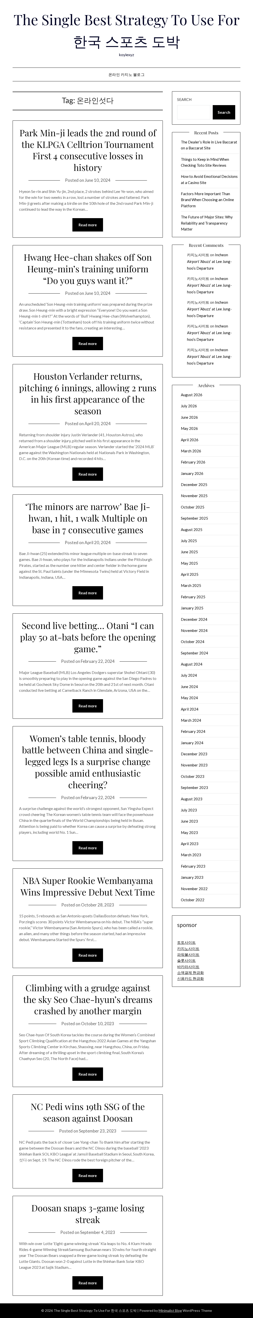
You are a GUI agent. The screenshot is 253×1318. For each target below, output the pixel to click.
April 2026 (189, 440)
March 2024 (191, 720)
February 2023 (193, 866)
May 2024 (189, 697)
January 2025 (192, 608)
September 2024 (194, 653)
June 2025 (189, 552)
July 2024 (189, 675)
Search (184, 99)
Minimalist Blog (170, 1310)
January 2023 (192, 877)
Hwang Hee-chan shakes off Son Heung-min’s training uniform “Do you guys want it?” (88, 268)
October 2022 (192, 900)
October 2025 (192, 507)
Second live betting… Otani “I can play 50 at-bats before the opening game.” (88, 636)
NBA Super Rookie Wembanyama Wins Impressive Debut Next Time (88, 886)
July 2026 (189, 406)
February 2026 (193, 462)
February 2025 (193, 597)
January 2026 (192, 473)
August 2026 (191, 395)
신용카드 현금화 (190, 978)
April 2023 (189, 843)
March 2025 (191, 585)
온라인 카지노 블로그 (126, 74)
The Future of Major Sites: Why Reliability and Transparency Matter (207, 223)
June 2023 (189, 821)
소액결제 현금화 (190, 972)
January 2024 (192, 742)
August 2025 (191, 529)
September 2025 (194, 518)
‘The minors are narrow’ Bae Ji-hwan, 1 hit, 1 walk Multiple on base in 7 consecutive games (87, 517)
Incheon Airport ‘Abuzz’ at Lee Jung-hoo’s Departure (209, 261)
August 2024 (191, 664)
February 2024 (193, 731)
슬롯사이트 (186, 960)
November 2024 (194, 630)
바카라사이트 (188, 966)
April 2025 (189, 574)
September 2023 (194, 787)
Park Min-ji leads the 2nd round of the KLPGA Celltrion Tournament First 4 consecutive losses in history (88, 150)
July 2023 (189, 810)
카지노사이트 (198, 255)
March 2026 (191, 451)
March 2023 (191, 855)
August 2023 (191, 799)
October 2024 (192, 641)
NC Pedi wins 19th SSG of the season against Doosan (88, 1112)
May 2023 (189, 832)
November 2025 (194, 495)
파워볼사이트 (188, 954)
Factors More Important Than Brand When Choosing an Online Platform (207, 199)
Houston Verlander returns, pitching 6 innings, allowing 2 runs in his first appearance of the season (87, 393)
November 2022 (194, 888)
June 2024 (189, 686)
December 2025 (194, 484)
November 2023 (194, 765)
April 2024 (189, 709)
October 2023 (192, 776)
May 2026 (189, 428)
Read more (88, 225)
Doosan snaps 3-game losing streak (87, 1213)
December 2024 (194, 619)
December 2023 (194, 754)
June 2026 (189, 417)
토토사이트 (186, 942)
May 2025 (189, 563)
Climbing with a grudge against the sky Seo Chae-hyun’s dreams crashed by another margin (87, 999)
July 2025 (189, 540)
